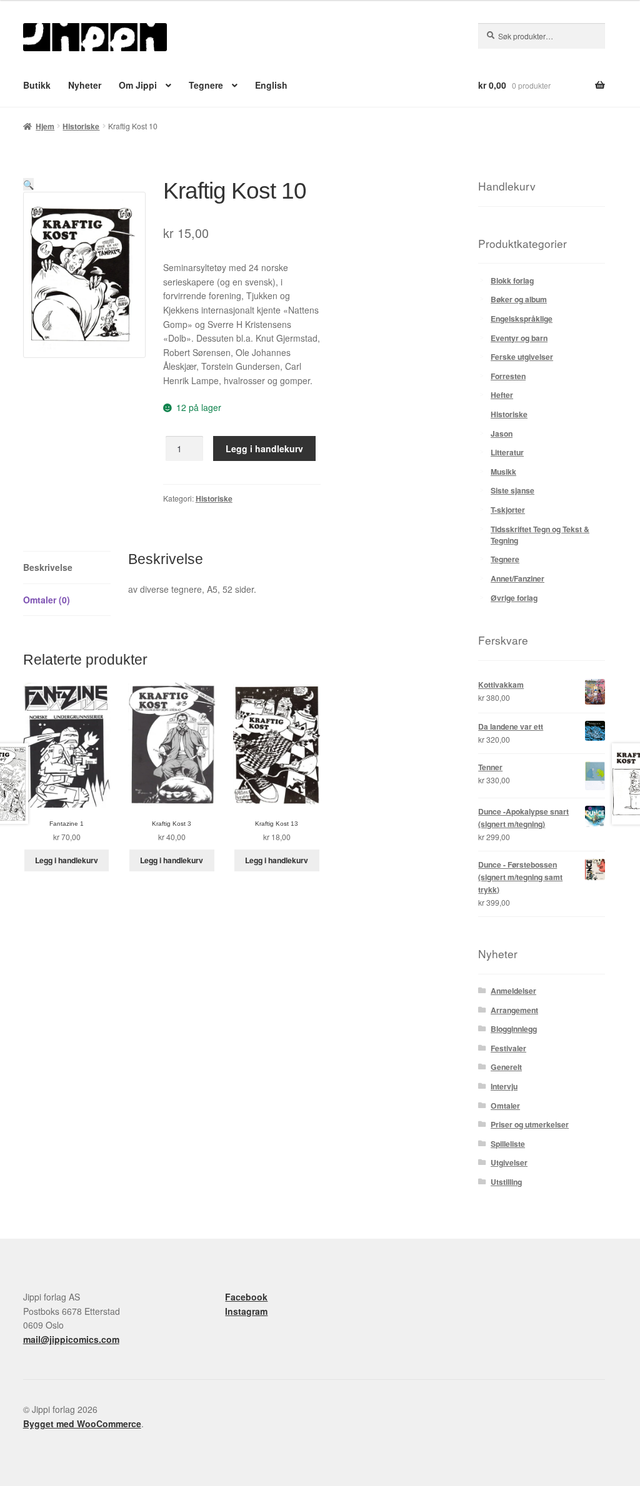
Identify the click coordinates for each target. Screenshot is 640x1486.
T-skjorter (508, 509)
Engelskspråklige (521, 318)
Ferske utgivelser (522, 356)
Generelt (506, 1066)
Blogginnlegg (514, 1028)
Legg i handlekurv (264, 448)
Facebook (246, 1296)
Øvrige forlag (514, 597)
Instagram (246, 1311)
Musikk (503, 471)
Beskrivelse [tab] (47, 567)
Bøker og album (519, 299)
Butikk (37, 85)
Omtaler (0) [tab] (46, 599)
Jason (501, 433)
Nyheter (84, 85)
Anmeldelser (513, 990)
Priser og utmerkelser (530, 1124)
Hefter (502, 394)
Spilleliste (508, 1143)
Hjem (45, 126)
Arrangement (514, 1010)
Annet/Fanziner (517, 578)
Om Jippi (138, 85)
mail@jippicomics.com (71, 1339)
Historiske (80, 126)
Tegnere (206, 85)
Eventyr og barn (519, 338)
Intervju (504, 1086)
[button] (28, 184)
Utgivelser (509, 1162)
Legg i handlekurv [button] (66, 860)
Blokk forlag (512, 280)
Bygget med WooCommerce (82, 1423)
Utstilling (506, 1181)
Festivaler (508, 1048)
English (271, 85)
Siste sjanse (512, 490)
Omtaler (505, 1105)
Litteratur (507, 452)
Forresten (508, 376)
